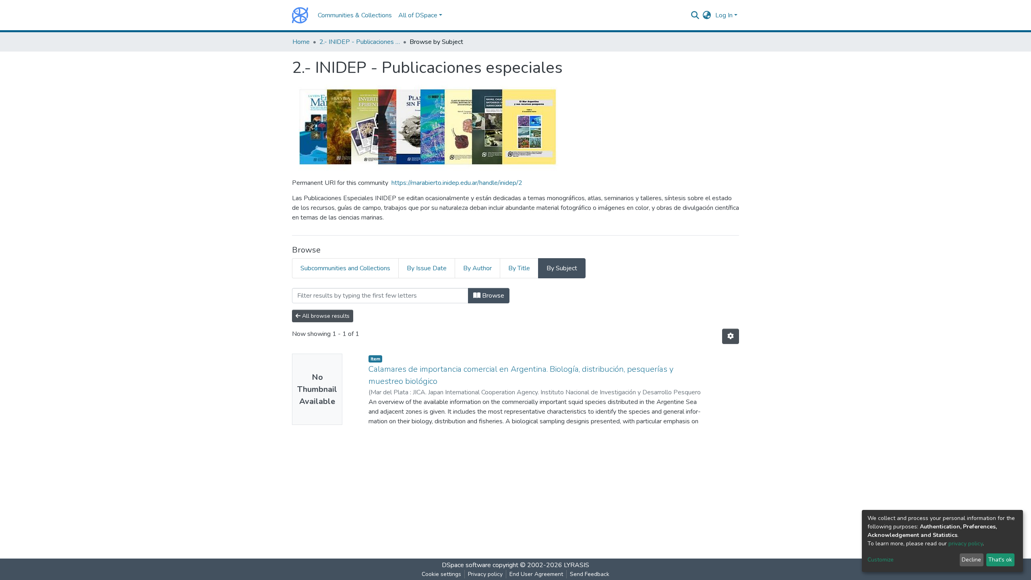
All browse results (325, 316)
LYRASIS (576, 565)
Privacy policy (485, 574)
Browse (492, 295)
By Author (477, 268)
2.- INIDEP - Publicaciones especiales (359, 41)
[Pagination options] (730, 336)
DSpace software (466, 565)
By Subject (562, 268)
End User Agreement (536, 574)
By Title (519, 268)
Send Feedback (589, 574)
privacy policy (965, 543)
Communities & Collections (355, 15)
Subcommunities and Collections (345, 268)
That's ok (1000, 559)
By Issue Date (427, 268)
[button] (707, 15)
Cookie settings (441, 574)
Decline (971, 559)
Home (301, 41)
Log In (724, 15)
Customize (880, 559)
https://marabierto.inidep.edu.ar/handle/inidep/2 (456, 182)
